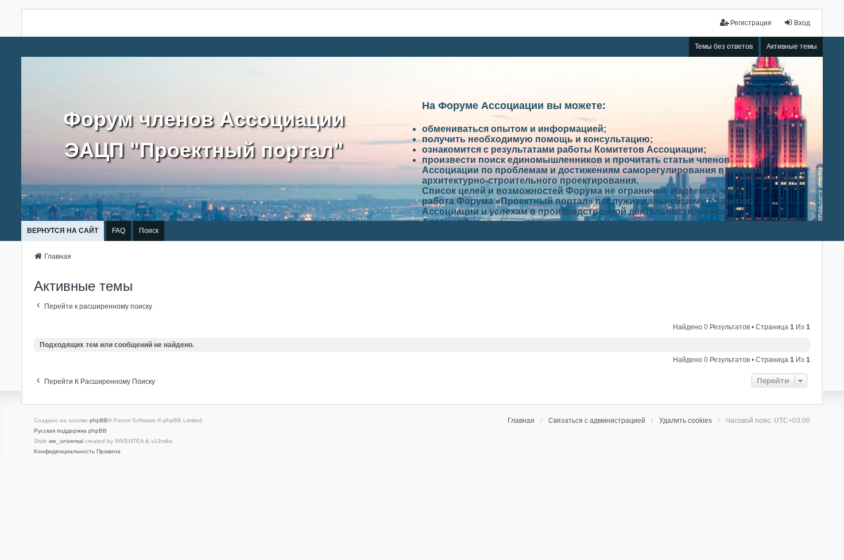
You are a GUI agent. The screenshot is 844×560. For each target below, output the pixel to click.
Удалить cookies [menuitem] (685, 421)
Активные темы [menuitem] (791, 46)
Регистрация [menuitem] (751, 23)
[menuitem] (64, 451)
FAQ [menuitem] (118, 231)
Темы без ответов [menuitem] (724, 46)
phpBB (99, 420)
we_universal (66, 441)
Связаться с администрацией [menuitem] (596, 421)
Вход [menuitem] (802, 23)
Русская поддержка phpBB (70, 430)
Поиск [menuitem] (148, 231)
